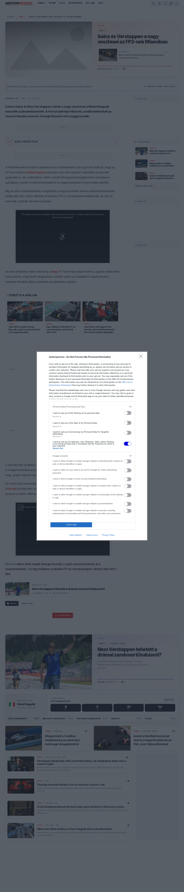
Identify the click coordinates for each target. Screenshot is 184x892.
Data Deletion (76, 535)
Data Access (92, 535)
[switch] (127, 413)
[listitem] (92, 406)
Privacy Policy (108, 535)
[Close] (141, 357)
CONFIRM (71, 525)
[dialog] (92, 446)
